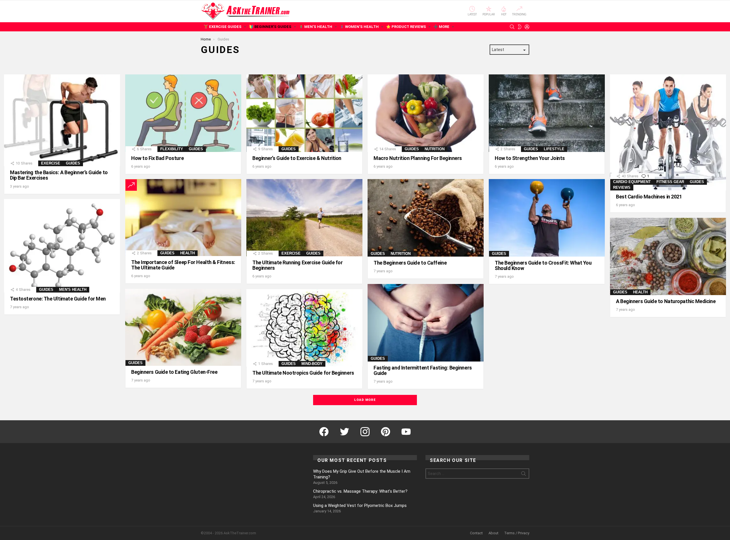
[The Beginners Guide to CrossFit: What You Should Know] (547, 218)
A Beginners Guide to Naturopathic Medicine (665, 301)
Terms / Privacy (516, 533)
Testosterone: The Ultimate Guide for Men (58, 299)
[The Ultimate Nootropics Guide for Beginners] (304, 328)
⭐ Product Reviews (406, 27)
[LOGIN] (527, 26)
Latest (472, 14)
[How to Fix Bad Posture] (183, 113)
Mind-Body (312, 364)
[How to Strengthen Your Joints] (547, 113)
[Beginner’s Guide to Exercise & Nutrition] (304, 113)
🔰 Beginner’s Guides (270, 27)
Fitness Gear (670, 182)
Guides (73, 163)
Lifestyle (554, 149)
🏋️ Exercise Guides (223, 27)
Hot (503, 14)
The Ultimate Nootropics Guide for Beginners (303, 373)
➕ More (441, 27)
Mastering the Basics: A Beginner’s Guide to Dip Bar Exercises (59, 175)
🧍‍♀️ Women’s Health (359, 27)
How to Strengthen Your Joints (530, 158)
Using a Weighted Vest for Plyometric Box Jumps (360, 505)
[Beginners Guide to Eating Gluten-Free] (183, 327)
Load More (365, 400)
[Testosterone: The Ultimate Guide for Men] (62, 246)
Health (187, 253)
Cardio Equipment (632, 182)
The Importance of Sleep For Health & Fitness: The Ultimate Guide (183, 265)
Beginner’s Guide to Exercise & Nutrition (296, 158)
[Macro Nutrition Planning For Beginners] (426, 113)
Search (523, 474)
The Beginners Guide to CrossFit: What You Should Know (543, 265)
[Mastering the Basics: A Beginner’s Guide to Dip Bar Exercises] (62, 120)
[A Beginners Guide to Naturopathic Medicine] (668, 256)
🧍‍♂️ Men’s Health (315, 27)
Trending (519, 14)
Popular (488, 14)
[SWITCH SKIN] (519, 26)
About (493, 533)
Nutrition (435, 149)
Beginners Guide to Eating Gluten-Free (174, 372)
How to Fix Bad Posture (157, 158)
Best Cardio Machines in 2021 (649, 197)
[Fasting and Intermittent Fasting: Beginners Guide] (426, 323)
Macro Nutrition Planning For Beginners (418, 158)
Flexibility (171, 149)
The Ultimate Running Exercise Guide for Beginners (297, 265)
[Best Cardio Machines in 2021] (668, 132)
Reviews (621, 187)
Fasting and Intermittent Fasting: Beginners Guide (423, 370)
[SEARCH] (512, 26)
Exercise (50, 163)
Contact (476, 533)
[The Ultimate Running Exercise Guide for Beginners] (304, 217)
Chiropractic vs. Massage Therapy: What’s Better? (360, 491)
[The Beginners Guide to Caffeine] (426, 218)
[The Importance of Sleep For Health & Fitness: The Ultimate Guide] (183, 217)
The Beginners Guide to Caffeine (410, 263)
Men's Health (72, 289)
